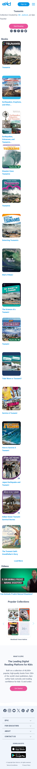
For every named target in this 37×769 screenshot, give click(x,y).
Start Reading (18, 26)
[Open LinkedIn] (32, 710)
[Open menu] (33, 4)
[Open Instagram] (9, 710)
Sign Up (23, 4)
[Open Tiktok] (27, 710)
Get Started (18, 688)
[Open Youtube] (14, 710)
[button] (19, 622)
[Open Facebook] (5, 710)
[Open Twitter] (18, 710)
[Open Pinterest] (23, 710)
